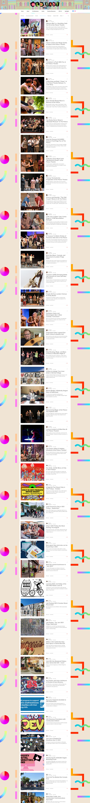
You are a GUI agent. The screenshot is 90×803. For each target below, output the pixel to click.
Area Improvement (29, 15)
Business (49, 15)
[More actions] (67, 21)
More (61, 15)
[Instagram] (75, 11)
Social (36, 15)
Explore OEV (55, 15)
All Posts (22, 15)
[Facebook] (73, 11)
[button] (28, 11)
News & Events (43, 15)
